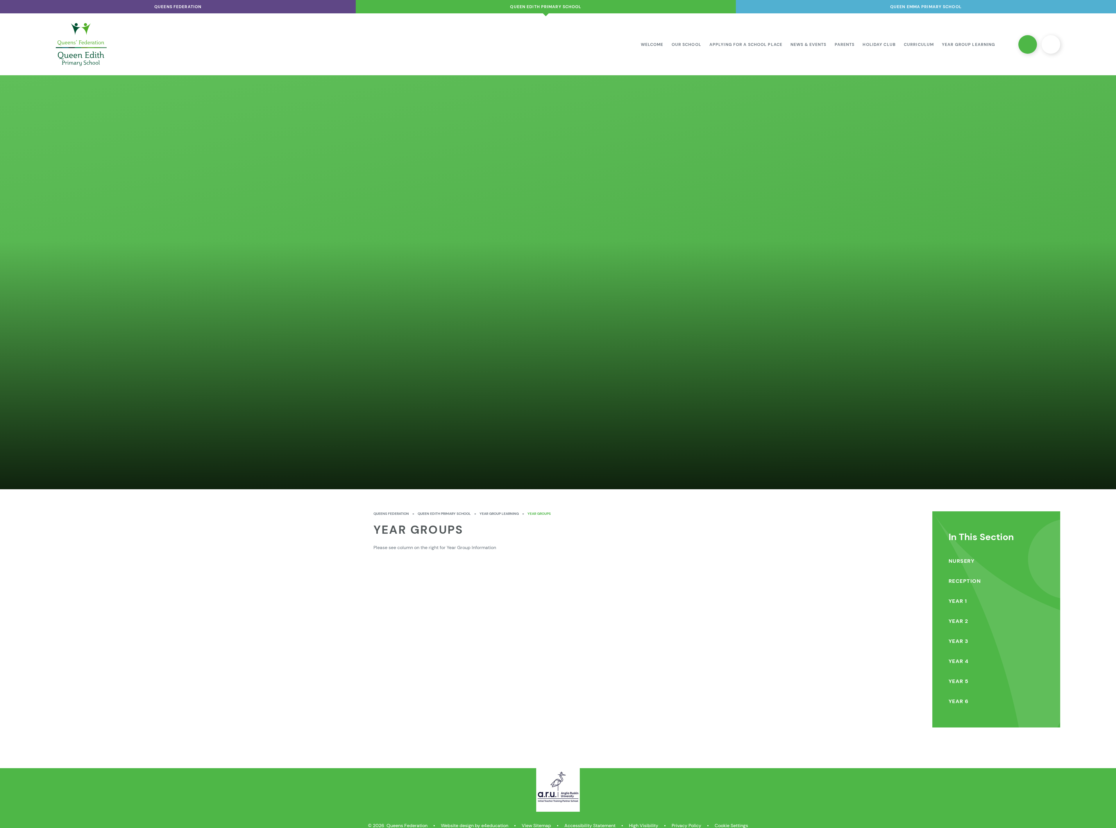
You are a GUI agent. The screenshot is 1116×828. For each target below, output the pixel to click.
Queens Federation (391, 513)
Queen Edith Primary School (444, 513)
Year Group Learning (499, 513)
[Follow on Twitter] (1027, 44)
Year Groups (539, 513)
